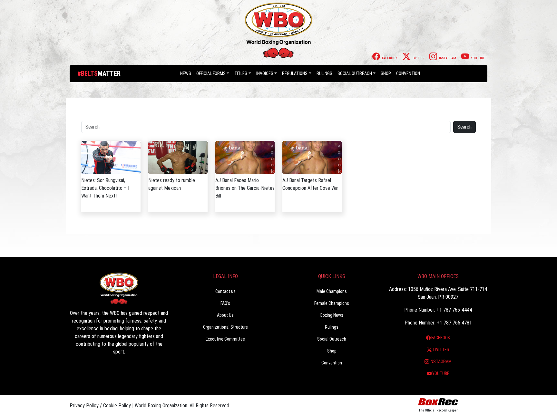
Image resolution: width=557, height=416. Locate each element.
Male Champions (332, 291)
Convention (331, 362)
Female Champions (331, 303)
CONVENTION (408, 73)
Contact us (225, 291)
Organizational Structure (225, 327)
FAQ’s (225, 303)
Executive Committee (225, 339)
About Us (225, 315)
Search (464, 127)
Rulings (324, 73)
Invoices (264, 73)
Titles (240, 73)
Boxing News (331, 315)
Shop (386, 73)
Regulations (295, 73)
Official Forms (211, 73)
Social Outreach (354, 73)
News (185, 73)
